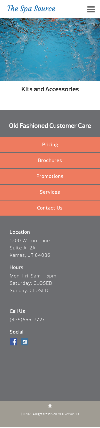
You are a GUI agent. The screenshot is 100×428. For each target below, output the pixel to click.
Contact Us (50, 208)
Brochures (50, 160)
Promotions (50, 176)
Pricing (50, 145)
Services (50, 192)
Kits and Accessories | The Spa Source (31, 9)
